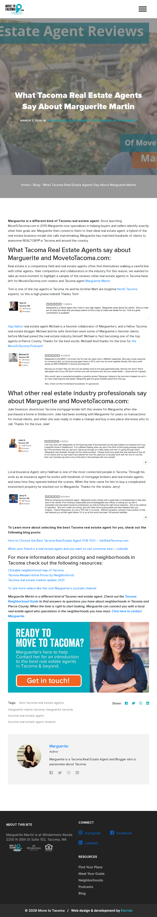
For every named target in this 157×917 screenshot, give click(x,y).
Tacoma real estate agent (68, 120)
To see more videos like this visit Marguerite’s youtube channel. (52, 588)
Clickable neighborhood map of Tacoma (36, 570)
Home (25, 185)
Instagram (92, 833)
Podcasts (85, 887)
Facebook (124, 833)
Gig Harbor (15, 326)
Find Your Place (90, 867)
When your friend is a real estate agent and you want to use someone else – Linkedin (68, 549)
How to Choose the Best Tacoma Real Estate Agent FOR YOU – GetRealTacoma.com (68, 541)
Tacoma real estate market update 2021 (36, 580)
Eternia (101, 910)
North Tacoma (127, 289)
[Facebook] (126, 703)
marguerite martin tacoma (26, 710)
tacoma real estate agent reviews (32, 722)
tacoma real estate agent (26, 716)
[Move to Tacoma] (14, 9)
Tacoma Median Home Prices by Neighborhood (41, 575)
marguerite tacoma (59, 710)
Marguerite (58, 746)
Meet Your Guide (91, 874)
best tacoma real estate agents (41, 703)
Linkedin (91, 843)
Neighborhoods (90, 880)
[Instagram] (141, 703)
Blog (36, 185)
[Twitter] (133, 703)
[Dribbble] (148, 703)
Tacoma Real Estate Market (114, 120)
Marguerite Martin (97, 281)
